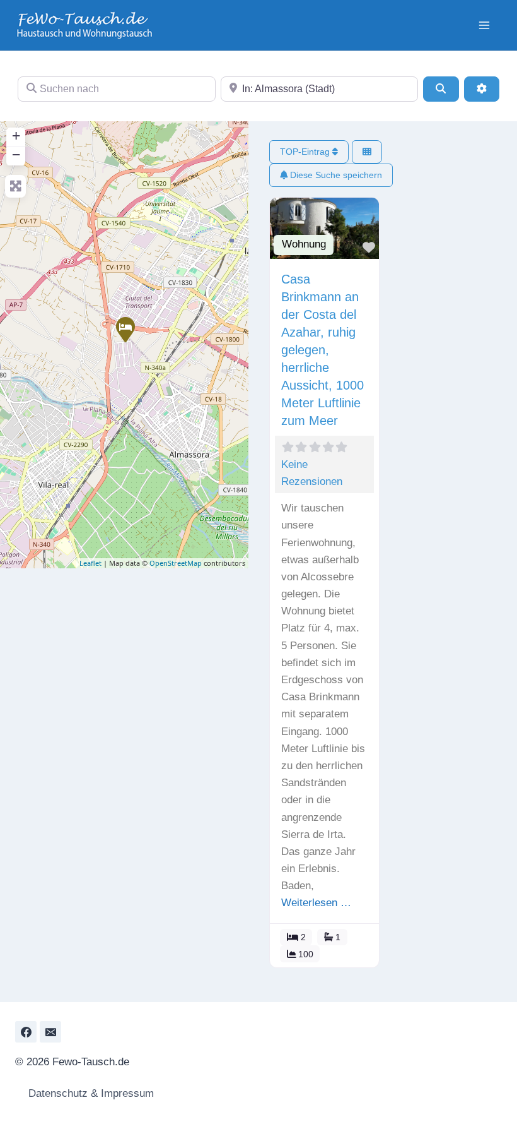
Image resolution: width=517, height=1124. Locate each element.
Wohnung (304, 244)
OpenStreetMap (175, 563)
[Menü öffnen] (484, 25)
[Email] (50, 1032)
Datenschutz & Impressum (89, 1093)
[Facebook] (26, 1032)
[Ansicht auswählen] (367, 152)
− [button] (16, 154)
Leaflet (90, 563)
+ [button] (16, 135)
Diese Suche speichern (335, 175)
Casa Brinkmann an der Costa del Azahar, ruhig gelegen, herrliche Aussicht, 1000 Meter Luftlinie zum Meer (322, 349)
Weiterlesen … (316, 903)
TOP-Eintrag (306, 151)
